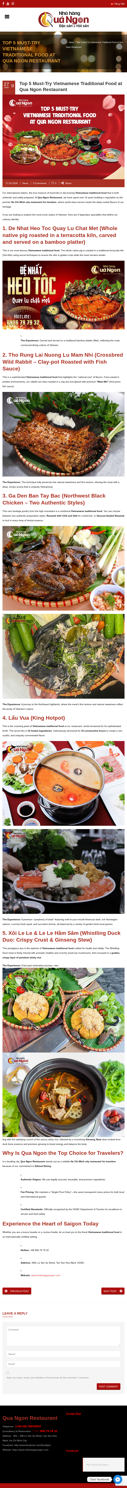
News (71, 42)
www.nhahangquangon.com (45, 1275)
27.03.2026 (12, 183)
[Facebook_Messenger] (117, 1479)
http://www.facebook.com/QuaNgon (32, 1445)
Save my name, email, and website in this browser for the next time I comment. (48, 1377)
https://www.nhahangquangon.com (30, 1449)
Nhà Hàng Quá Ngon (97, 1464)
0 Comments (39, 183)
